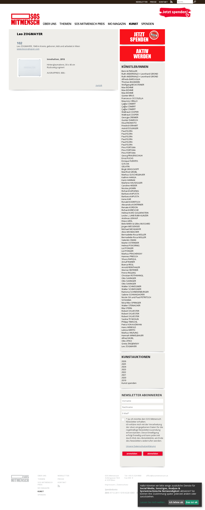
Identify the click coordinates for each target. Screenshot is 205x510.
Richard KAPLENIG (130, 191)
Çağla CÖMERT (129, 103)
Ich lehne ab (176, 502)
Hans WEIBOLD (129, 327)
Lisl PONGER (127, 248)
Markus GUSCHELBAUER (133, 174)
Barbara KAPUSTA (130, 193)
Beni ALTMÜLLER (129, 71)
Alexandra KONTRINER (132, 204)
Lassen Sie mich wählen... (153, 502)
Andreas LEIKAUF (130, 218)
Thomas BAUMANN (131, 81)
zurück (99, 85)
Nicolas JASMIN (129, 188)
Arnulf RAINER (128, 261)
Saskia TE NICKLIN (130, 319)
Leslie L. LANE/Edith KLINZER (135, 215)
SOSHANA (126, 300)
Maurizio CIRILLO (130, 101)
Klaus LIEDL (127, 220)
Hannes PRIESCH (130, 256)
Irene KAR (126, 199)
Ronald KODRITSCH (131, 201)
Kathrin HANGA (129, 177)
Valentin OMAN (129, 240)
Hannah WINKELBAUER (133, 335)
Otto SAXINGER (129, 278)
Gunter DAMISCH (130, 120)
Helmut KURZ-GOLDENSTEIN (135, 212)
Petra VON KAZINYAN (132, 324)
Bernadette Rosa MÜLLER (134, 234)
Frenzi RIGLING (129, 272)
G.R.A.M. (125, 163)
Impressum (110, 484)
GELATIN (126, 166)
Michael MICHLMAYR (131, 229)
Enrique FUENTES (130, 161)
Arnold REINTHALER (131, 267)
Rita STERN (127, 308)
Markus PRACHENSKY (132, 253)
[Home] (25, 17)
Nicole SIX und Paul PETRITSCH (136, 297)
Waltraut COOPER (130, 111)
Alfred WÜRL (128, 338)
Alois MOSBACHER (130, 231)
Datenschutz (122, 484)
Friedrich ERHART (130, 125)
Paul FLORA (127, 131)
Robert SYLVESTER (130, 310)
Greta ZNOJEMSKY (130, 343)
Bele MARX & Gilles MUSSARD (136, 223)
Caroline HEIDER (129, 185)
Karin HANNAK (128, 180)
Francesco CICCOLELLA (132, 98)
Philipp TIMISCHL (129, 321)
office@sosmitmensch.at (157, 475)
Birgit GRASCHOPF (130, 169)
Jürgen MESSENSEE (131, 226)
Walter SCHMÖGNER (131, 286)
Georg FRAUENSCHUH (132, 155)
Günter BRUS (128, 95)
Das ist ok (191, 502)
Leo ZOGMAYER (129, 346)
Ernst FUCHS (127, 158)
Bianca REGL (128, 264)
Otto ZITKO (127, 340)
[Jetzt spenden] (175, 12)
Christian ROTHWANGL (132, 275)
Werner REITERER (130, 270)
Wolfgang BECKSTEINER (133, 84)
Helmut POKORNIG (130, 245)
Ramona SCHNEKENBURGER (135, 291)
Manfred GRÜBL (129, 171)
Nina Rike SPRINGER (131, 302)
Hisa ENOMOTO (129, 122)
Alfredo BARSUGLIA (131, 79)
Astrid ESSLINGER (130, 128)
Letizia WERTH (128, 330)
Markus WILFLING (130, 332)
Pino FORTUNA (128, 147)
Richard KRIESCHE (130, 210)
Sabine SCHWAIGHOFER (133, 294)
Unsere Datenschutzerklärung (141, 446)
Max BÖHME (127, 87)
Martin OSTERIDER (130, 242)
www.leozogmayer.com (28, 48)
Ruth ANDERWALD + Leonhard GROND (140, 73)
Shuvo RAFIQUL (129, 259)
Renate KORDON (130, 207)
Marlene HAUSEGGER (132, 182)
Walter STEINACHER (131, 305)
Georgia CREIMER (130, 117)
